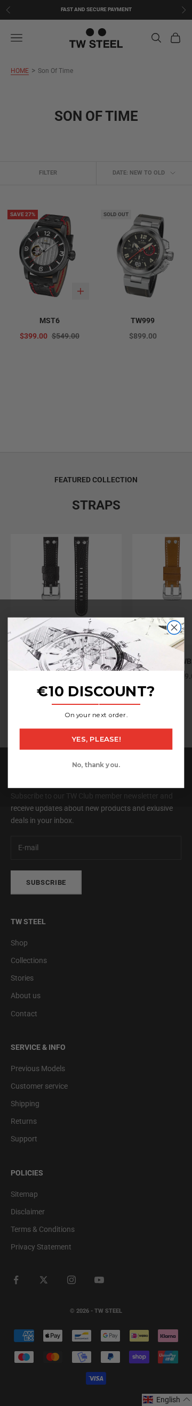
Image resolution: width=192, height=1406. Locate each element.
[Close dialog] (174, 628)
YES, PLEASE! (95, 739)
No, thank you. (96, 765)
